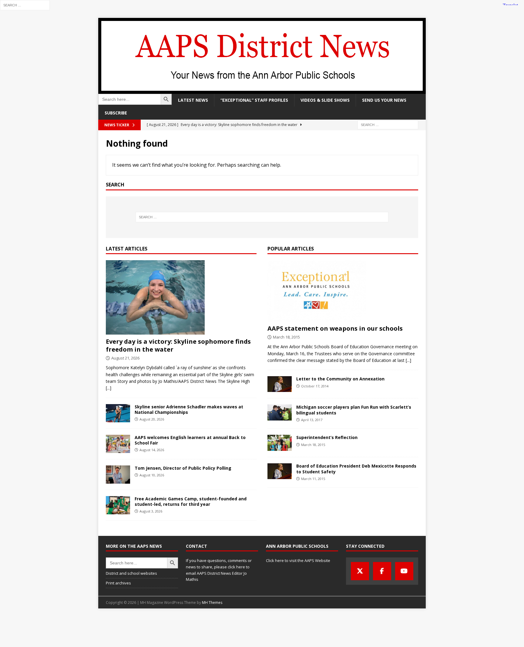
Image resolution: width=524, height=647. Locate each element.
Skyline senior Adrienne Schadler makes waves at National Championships (189, 409)
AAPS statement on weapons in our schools (335, 328)
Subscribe (116, 113)
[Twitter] (360, 571)
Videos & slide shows (325, 100)
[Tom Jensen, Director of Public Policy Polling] (118, 474)
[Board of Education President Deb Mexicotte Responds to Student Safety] (279, 471)
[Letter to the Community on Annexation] (279, 384)
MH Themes (212, 602)
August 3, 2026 (150, 511)
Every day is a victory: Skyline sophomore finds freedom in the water (178, 345)
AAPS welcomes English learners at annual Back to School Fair (190, 440)
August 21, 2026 (125, 358)
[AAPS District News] (262, 90)
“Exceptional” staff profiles (254, 100)
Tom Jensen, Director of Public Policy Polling (183, 468)
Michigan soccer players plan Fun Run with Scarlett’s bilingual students (353, 409)
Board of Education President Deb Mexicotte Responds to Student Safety (356, 468)
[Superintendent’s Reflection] (279, 443)
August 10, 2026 (151, 475)
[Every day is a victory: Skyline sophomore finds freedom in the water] (181, 297)
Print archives (118, 583)
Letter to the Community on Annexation (340, 379)
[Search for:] (25, 5)
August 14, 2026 (151, 450)
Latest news (193, 100)
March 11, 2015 (313, 478)
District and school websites (131, 573)
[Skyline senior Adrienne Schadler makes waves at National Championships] (118, 413)
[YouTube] (404, 571)
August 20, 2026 (151, 419)
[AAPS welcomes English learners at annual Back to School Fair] (118, 444)
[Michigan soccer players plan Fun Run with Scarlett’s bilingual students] (279, 412)
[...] (108, 388)
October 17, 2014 (314, 386)
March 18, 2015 (286, 337)
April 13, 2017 (311, 419)
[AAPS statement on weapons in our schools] (342, 291)
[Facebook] (382, 571)
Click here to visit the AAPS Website (298, 560)
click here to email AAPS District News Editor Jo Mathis (218, 573)
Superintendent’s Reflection (327, 437)
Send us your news (384, 100)
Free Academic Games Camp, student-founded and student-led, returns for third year (191, 501)
